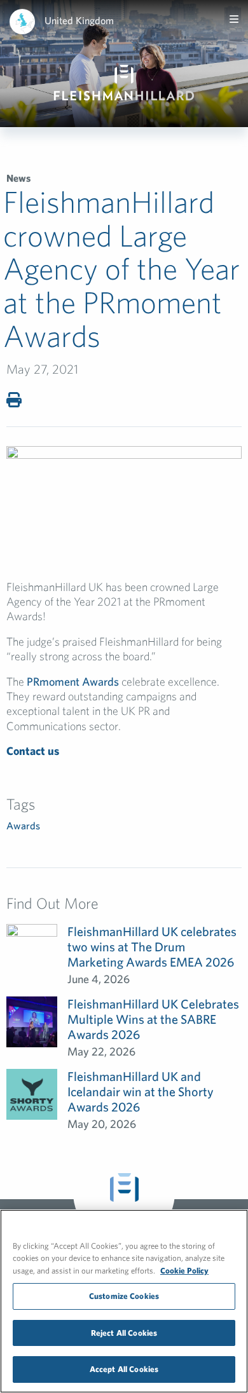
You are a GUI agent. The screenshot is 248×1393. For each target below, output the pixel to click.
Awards (23, 825)
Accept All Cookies (124, 1369)
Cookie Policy (184, 1270)
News (18, 178)
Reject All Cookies (124, 1333)
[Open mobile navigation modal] (234, 19)
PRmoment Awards (74, 681)
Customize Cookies (124, 1296)
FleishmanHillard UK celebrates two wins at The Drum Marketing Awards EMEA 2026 (152, 946)
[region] (124, 1301)
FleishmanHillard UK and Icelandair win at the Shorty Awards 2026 (140, 1091)
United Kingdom (79, 20)
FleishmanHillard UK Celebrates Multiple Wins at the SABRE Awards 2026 (153, 1019)
